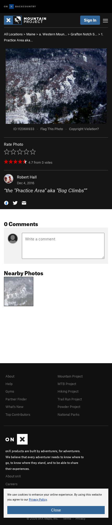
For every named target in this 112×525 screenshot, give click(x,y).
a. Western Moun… (53, 34)
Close (56, 510)
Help (9, 384)
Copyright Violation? (84, 129)
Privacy (80, 518)
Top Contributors (17, 414)
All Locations (13, 34)
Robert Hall (27, 177)
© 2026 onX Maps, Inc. (42, 518)
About (9, 376)
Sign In (90, 20)
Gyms (9, 391)
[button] (6, 203)
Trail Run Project (70, 399)
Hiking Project (68, 391)
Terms (67, 518)
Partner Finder (16, 399)
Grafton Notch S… (84, 34)
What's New (14, 407)
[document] (56, 503)
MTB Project (67, 384)
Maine (30, 34)
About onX (13, 476)
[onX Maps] (16, 443)
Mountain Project (70, 376)
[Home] (27, 20)
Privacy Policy (38, 499)
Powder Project (69, 407)
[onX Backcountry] (20, 6)
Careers (11, 484)
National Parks (68, 414)
